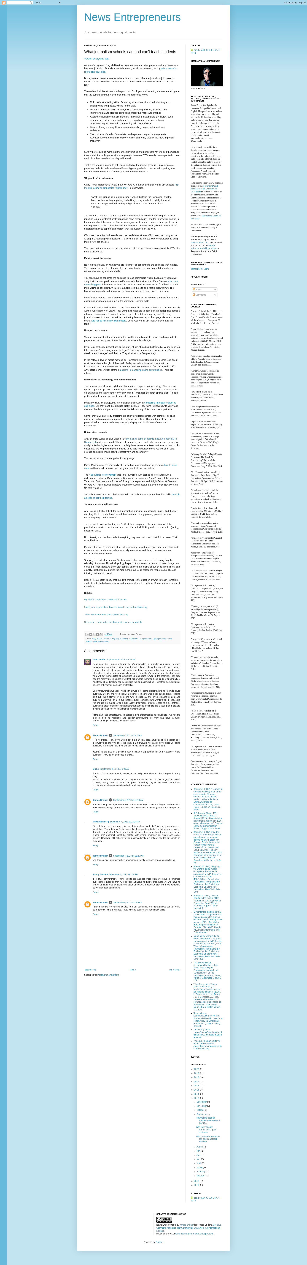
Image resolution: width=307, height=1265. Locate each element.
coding (125, 638)
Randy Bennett (100, 874)
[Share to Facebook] (97, 634)
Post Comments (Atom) (108, 975)
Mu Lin (96, 769)
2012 (197, 1181)
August (200, 1147)
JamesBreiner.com (200, 269)
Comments (200, 295)
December (201, 1102)
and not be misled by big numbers (108, 320)
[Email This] (87, 634)
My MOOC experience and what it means (105, 599)
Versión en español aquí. (97, 58)
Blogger (159, 1242)
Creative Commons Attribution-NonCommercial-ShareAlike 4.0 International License (188, 1228)
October (200, 1110)
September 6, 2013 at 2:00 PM (123, 874)
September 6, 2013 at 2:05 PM (127, 902)
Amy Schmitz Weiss (100, 638)
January (200, 1175)
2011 (197, 1185)
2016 (197, 1085)
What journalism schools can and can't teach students (208, 1139)
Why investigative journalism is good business (206, 1129)
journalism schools (101, 641)
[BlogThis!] (90, 634)
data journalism (145, 638)
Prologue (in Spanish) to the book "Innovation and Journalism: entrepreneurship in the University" (207, 1045)
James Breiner (100, 735)
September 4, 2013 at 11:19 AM (128, 800)
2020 (197, 1069)
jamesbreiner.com (199, 242)
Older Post (174, 970)
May (198, 1159)
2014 (197, 1094)
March (199, 1167)
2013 (197, 1098)
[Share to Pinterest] (101, 634)
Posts (198, 289)
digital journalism (160, 638)
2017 (197, 1081)
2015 (197, 1090)
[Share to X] (94, 634)
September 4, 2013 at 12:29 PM (128, 856)
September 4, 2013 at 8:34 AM (127, 735)
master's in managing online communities (141, 370)
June (199, 1155)
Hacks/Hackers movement (103, 474)
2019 (197, 1073)
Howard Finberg (101, 821)
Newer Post (90, 970)
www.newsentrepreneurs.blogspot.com (194, 1234)
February (201, 1171)
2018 (197, 1077)
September (202, 1114)
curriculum (133, 638)
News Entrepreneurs (132, 17)
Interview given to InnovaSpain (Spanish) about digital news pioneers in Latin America (207, 1033)
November (201, 1106)
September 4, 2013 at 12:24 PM (125, 821)
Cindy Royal (116, 638)
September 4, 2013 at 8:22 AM (121, 659)
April (198, 1163)
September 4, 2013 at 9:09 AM (115, 769)
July (198, 1151)
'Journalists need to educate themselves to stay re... (208, 1120)
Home (133, 970)
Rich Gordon (99, 659)
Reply (95, 725)
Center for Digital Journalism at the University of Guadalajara (204, 189)
